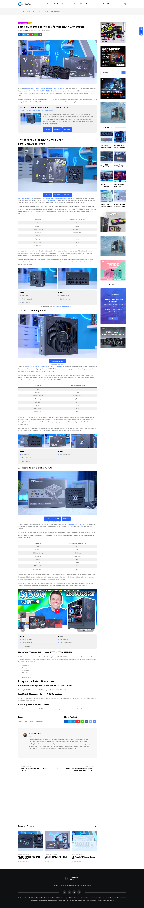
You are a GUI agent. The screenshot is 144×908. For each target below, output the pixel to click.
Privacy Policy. (63, 898)
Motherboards (22, 854)
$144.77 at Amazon (52, 518)
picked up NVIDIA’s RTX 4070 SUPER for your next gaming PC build (42, 88)
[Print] (94, 34)
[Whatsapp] (36, 34)
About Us (97, 4)
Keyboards (75, 854)
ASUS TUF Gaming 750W (57, 366)
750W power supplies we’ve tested (37, 366)
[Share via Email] (90, 34)
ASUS (20, 721)
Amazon (47, 129)
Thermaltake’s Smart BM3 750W (75, 524)
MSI (26, 721)
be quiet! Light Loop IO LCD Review (119, 167)
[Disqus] (57, 799)
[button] (92, 826)
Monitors (89, 4)
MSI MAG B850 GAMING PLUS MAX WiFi (119, 206)
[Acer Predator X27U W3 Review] (120, 176)
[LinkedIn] (28, 34)
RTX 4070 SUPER (47, 91)
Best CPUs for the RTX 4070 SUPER (63, 306)
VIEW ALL (113, 318)
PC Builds (56, 4)
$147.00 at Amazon (57, 361)
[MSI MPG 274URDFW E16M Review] (106, 176)
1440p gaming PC (52, 200)
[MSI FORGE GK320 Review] (106, 137)
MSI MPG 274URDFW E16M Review (105, 186)
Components (66, 4)
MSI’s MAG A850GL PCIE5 (25, 198)
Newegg (57, 129)
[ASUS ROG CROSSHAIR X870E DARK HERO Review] (106, 157)
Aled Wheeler (24, 30)
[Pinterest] (32, 34)
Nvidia (31, 721)
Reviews (30, 854)
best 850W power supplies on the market (57, 198)
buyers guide (66, 99)
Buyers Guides (27, 11)
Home (49, 4)
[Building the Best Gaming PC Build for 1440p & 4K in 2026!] (106, 196)
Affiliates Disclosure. (74, 898)
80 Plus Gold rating (38, 251)
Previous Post (27, 766)
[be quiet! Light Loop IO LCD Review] (120, 157)
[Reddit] (40, 34)
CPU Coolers (48, 854)
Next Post (89, 766)
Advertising (88, 885)
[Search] (125, 4)
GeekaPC (106, 4)
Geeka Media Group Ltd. (51, 898)
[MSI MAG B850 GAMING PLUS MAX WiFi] (120, 196)
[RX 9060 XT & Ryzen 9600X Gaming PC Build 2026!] (120, 137)
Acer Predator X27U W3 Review (119, 186)
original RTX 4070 (23, 93)
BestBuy (67, 129)
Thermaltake (39, 721)
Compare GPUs (78, 4)
